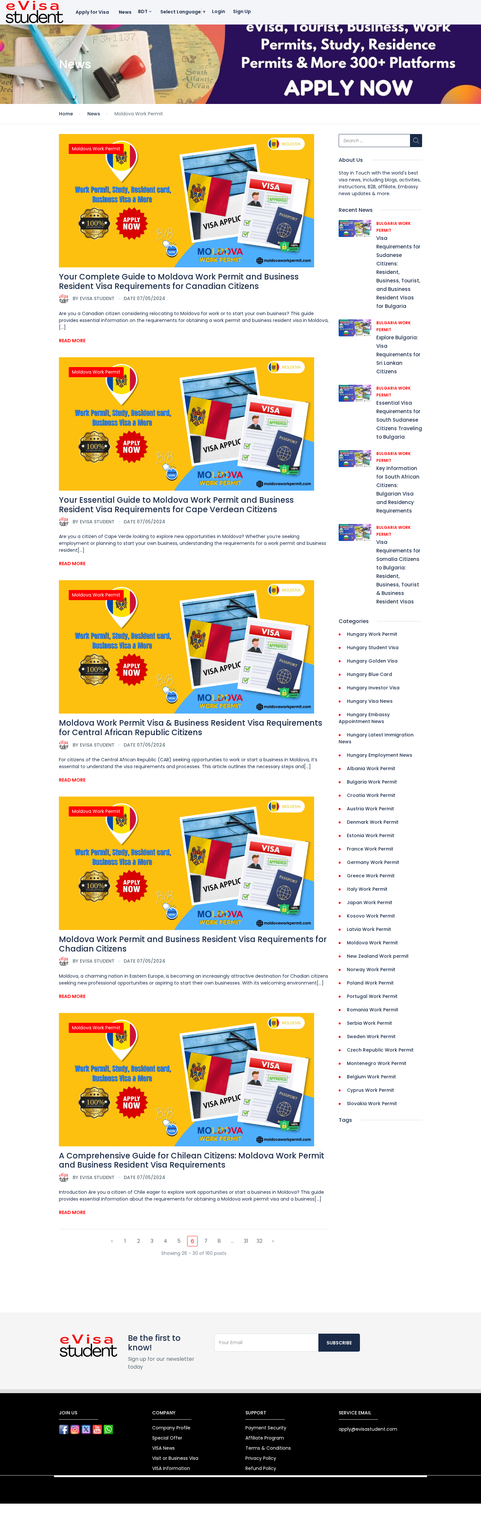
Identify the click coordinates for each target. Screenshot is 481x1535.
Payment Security (265, 1428)
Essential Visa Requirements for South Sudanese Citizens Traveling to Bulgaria (399, 419)
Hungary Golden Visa (372, 661)
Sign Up (242, 11)
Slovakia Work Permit (372, 1103)
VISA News (163, 1448)
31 (246, 1241)
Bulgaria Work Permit (372, 782)
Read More (72, 340)
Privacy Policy (260, 1458)
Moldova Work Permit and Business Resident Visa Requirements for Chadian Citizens (193, 944)
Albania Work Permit (371, 768)
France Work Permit (370, 849)
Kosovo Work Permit (371, 916)
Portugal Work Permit (372, 996)
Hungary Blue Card (369, 674)
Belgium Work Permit (371, 1076)
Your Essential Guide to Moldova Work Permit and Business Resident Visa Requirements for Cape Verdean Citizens (176, 505)
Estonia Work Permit (370, 835)
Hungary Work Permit (372, 634)
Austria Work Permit (370, 808)
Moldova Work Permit (96, 148)
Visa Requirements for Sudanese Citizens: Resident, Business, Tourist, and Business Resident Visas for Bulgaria (398, 272)
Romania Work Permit (372, 1009)
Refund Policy (260, 1468)
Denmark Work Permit (373, 822)
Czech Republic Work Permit (380, 1050)
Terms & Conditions (268, 1448)
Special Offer (167, 1438)
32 (259, 1241)
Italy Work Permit (367, 889)
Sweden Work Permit (371, 1036)
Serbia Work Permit (369, 1023)
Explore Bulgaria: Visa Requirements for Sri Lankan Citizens (398, 354)
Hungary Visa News (370, 701)
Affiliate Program (264, 1438)
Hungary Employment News (379, 755)
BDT (143, 11)
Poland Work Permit (370, 983)
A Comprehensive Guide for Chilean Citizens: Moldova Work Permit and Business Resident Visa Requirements (191, 1160)
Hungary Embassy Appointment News (364, 718)
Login (218, 11)
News (125, 12)
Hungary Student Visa (373, 647)
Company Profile (171, 1428)
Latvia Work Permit (369, 929)
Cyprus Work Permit (370, 1090)
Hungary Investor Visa (373, 687)
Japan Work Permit (369, 902)
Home (66, 113)
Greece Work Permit (371, 875)
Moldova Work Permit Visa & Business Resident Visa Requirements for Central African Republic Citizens (190, 727)
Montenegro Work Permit (376, 1063)
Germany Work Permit (373, 862)
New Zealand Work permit (378, 956)
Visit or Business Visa (175, 1458)
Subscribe (339, 1343)
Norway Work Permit (371, 969)
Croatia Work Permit (371, 795)
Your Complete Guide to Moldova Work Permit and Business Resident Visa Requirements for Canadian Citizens (179, 281)
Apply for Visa (92, 12)
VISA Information (171, 1468)
